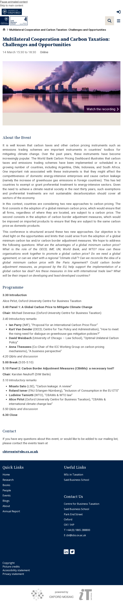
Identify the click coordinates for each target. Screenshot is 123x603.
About (6, 506)
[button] (109, 20)
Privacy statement (13, 574)
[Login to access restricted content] (118, 11)
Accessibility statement (16, 570)
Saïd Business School (76, 480)
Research (8, 480)
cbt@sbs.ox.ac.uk (76, 535)
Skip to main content (11, 5)
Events (7, 495)
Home (6, 474)
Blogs (6, 500)
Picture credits (11, 566)
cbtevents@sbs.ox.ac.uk (20, 452)
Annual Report (11, 511)
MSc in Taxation (73, 474)
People (7, 490)
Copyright (9, 563)
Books (6, 485)
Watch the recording (101, 109)
